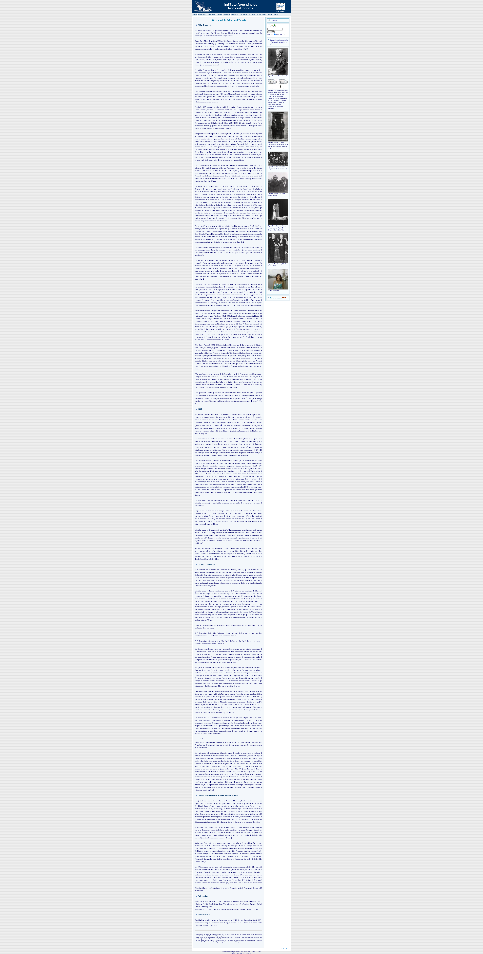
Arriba (283, 949)
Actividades (211, 14)
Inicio (195, 14)
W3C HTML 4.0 (237, 953)
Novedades (234, 14)
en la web (279, 34)
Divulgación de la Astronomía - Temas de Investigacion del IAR (279, 42)
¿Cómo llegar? (261, 14)
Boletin (270, 14)
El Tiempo (252, 14)
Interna (276, 14)
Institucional (202, 14)
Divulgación (243, 14)
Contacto (274, 20)
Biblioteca (227, 14)
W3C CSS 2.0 (247, 953)
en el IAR (270, 34)
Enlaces (219, 14)
